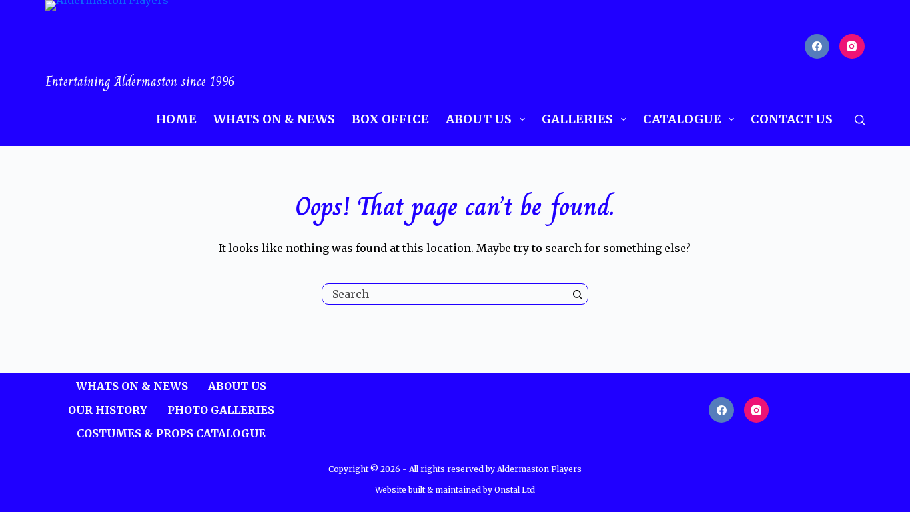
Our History (107, 410)
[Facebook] (817, 46)
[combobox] (445, 294)
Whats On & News (274, 119)
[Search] (860, 120)
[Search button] (578, 294)
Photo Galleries (220, 410)
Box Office (390, 119)
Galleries (577, 119)
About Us (479, 119)
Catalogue (682, 119)
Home (176, 119)
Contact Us (792, 119)
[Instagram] (852, 46)
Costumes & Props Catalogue (171, 433)
